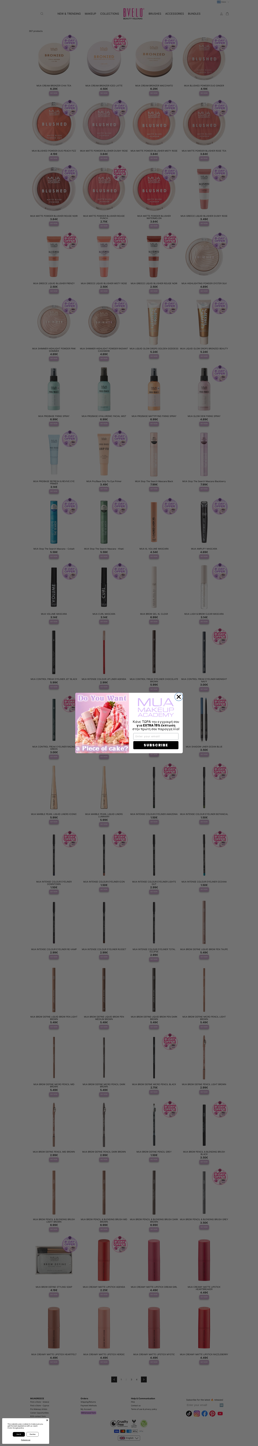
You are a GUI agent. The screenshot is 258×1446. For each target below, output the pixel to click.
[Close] (47, 1420)
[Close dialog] (179, 697)
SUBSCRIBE (156, 745)
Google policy (18, 1428)
